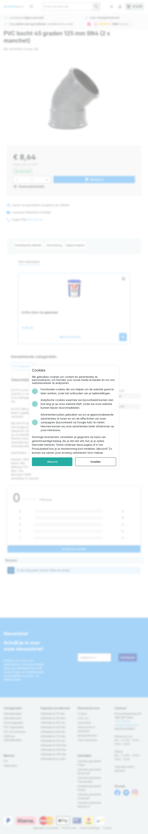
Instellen (96, 461)
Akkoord (52, 461)
